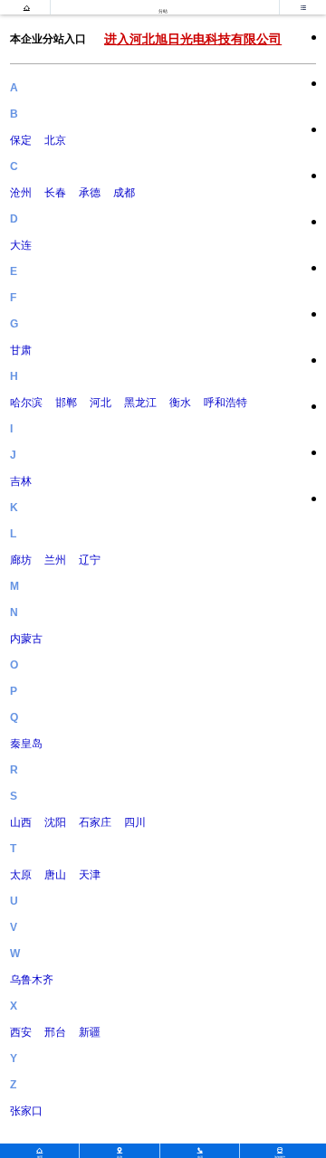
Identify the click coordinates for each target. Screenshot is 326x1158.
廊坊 (21, 560)
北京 (55, 140)
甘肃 (21, 350)
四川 (135, 822)
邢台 (55, 1032)
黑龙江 (140, 402)
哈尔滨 (26, 402)
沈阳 (55, 822)
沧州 (21, 192)
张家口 (26, 1111)
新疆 (90, 1032)
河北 (100, 402)
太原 (21, 874)
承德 (90, 192)
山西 (21, 822)
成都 (124, 192)
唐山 (55, 874)
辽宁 (90, 560)
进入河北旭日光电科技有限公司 (193, 39)
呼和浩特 (225, 402)
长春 (55, 192)
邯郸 (66, 402)
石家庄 (95, 822)
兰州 (55, 560)
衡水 (180, 402)
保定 (21, 140)
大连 (21, 245)
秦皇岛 (26, 743)
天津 (90, 874)
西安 (21, 1032)
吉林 (21, 481)
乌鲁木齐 (31, 979)
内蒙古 (26, 638)
